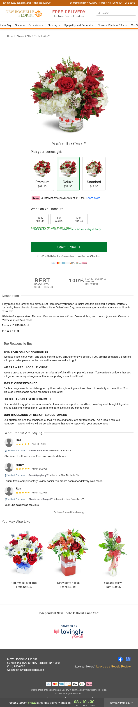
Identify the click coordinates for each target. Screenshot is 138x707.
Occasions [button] (35, 25)
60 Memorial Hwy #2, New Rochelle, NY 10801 (33, 662)
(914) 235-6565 (16, 666)
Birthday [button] (53, 25)
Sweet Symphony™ (39, 475)
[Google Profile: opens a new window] (128, 659)
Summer (20, 25)
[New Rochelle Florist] (23, 14)
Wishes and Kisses (38, 450)
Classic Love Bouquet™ (41, 499)
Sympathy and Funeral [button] (77, 25)
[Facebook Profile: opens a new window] (120, 659)
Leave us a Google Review (113, 666)
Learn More (93, 198)
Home (10, 36)
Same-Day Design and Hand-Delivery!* (27, 2)
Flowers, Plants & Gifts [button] (111, 25)
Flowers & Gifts (24, 36)
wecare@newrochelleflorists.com (26, 669)
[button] (129, 691)
